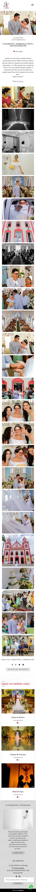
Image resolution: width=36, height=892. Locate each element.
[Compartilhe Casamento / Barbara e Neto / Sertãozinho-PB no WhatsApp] (16, 664)
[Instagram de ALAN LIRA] (19, 877)
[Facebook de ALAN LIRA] (16, 877)
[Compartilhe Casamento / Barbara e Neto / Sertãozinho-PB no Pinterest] (23, 664)
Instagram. (20, 81)
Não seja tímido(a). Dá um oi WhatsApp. (16, 879)
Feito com (18, 890)
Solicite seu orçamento (18, 669)
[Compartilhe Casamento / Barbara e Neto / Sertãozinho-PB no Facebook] (12, 664)
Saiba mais (18, 852)
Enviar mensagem (19, 868)
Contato (18, 883)
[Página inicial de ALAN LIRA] (6, 5)
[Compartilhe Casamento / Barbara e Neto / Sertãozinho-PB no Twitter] (19, 664)
